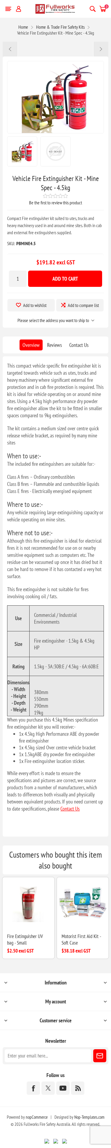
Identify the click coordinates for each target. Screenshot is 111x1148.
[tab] (31, 344)
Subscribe (99, 1055)
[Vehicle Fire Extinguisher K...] (100, 49)
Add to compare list (83, 305)
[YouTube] (63, 1088)
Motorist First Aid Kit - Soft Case (81, 939)
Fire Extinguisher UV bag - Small (25, 939)
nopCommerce (37, 1117)
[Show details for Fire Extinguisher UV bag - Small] (28, 903)
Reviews (54, 345)
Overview (31, 345)
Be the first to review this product (55, 203)
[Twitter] (48, 1088)
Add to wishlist (34, 305)
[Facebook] (33, 1088)
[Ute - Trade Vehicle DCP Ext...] (10, 49)
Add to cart (65, 278)
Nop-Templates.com (89, 1117)
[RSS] (77, 1088)
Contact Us (79, 345)
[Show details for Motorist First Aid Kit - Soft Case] (82, 903)
